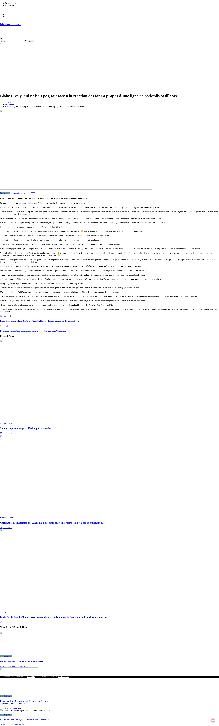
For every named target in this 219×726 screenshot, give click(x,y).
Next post (4, 326)
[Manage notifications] (213, 720)
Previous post (5, 316)
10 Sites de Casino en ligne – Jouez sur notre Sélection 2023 (25, 720)
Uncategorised (6, 656)
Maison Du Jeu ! (10, 24)
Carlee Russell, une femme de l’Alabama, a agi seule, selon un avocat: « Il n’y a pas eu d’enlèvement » (52, 522)
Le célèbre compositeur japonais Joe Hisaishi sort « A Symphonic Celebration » (34, 331)
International (5, 193)
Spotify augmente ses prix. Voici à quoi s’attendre (25, 428)
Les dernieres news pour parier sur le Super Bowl (21, 661)
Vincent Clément (17, 193)
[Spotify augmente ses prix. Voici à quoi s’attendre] (76, 419)
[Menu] (1, 30)
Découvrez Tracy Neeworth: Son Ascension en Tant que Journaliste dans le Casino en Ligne (24, 702)
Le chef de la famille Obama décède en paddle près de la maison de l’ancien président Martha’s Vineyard (54, 617)
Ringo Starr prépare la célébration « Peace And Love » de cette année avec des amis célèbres (39, 321)
